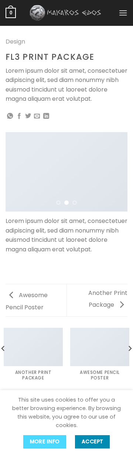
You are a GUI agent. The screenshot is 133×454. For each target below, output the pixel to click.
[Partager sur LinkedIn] (46, 116)
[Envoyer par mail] (37, 116)
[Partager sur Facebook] (19, 116)
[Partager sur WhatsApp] (10, 116)
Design (15, 41)
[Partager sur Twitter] (28, 116)
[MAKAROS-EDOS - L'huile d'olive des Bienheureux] (66, 13)
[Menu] (123, 13)
